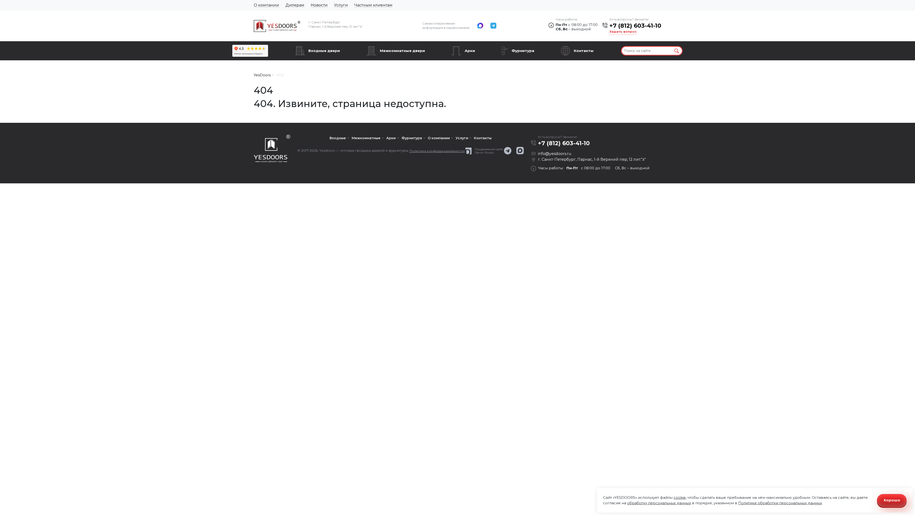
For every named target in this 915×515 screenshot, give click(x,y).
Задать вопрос (623, 31)
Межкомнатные (366, 138)
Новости (319, 5)
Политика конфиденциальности (437, 151)
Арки (470, 50)
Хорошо (892, 500)
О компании (266, 5)
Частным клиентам (373, 5)
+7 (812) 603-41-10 (635, 26)
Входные (338, 138)
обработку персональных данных (659, 503)
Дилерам (294, 5)
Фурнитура (523, 50)
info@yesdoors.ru (554, 153)
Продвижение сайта (489, 149)
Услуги (341, 5)
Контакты (584, 50)
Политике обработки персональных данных (780, 503)
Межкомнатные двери (402, 50)
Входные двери (324, 50)
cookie (680, 497)
